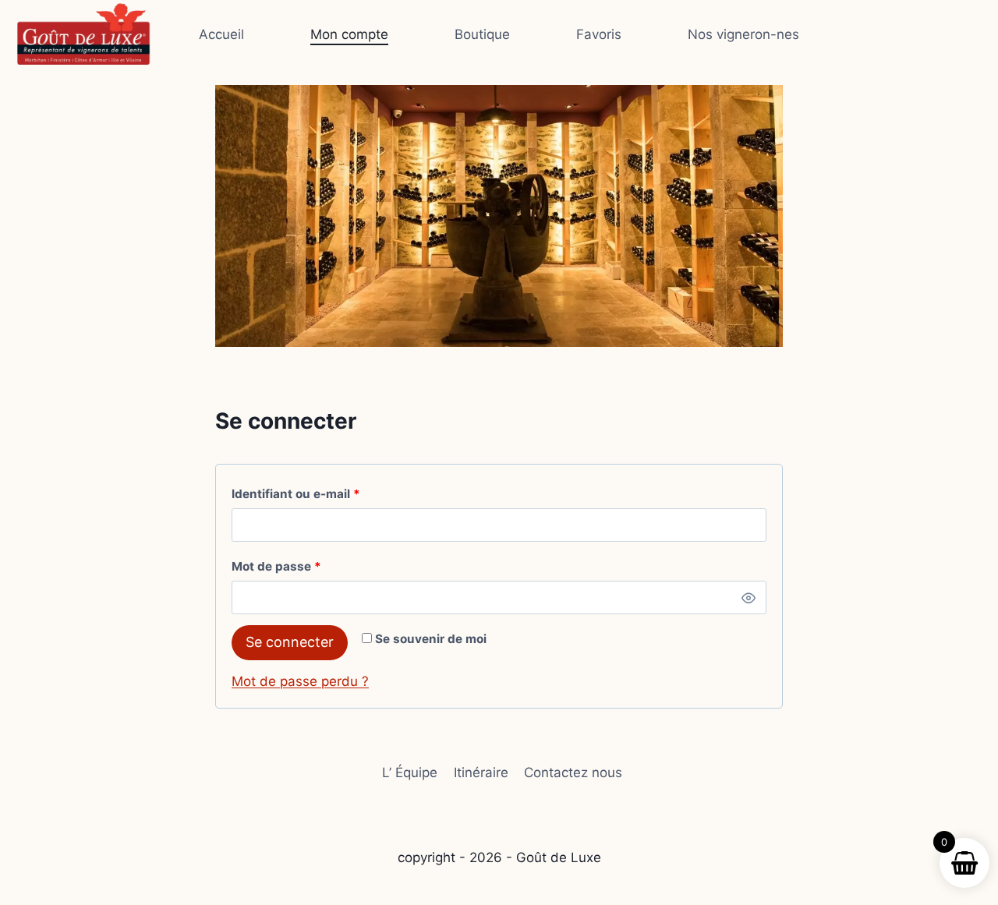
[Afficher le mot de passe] (748, 597)
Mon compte (349, 34)
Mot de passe (308, 566)
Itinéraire (481, 772)
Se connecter (290, 642)
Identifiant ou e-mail (328, 493)
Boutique (482, 34)
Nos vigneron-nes (743, 34)
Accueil (221, 34)
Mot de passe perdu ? (300, 681)
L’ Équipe (409, 772)
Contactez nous (573, 772)
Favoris (598, 34)
